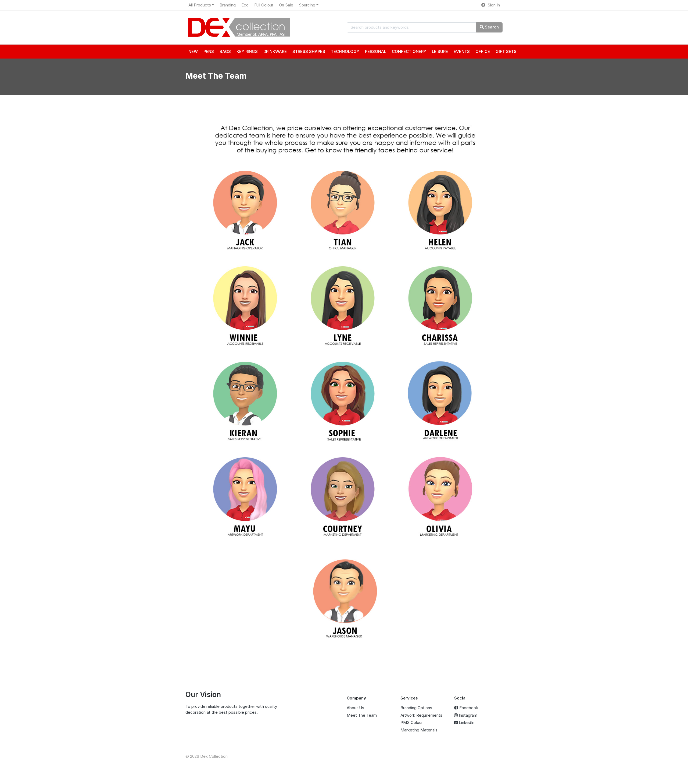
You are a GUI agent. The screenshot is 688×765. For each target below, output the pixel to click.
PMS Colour (411, 722)
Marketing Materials (419, 730)
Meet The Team (362, 715)
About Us (355, 707)
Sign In (492, 5)
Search (491, 27)
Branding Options (416, 707)
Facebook (468, 707)
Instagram (467, 715)
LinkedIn (466, 722)
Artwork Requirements (421, 715)
